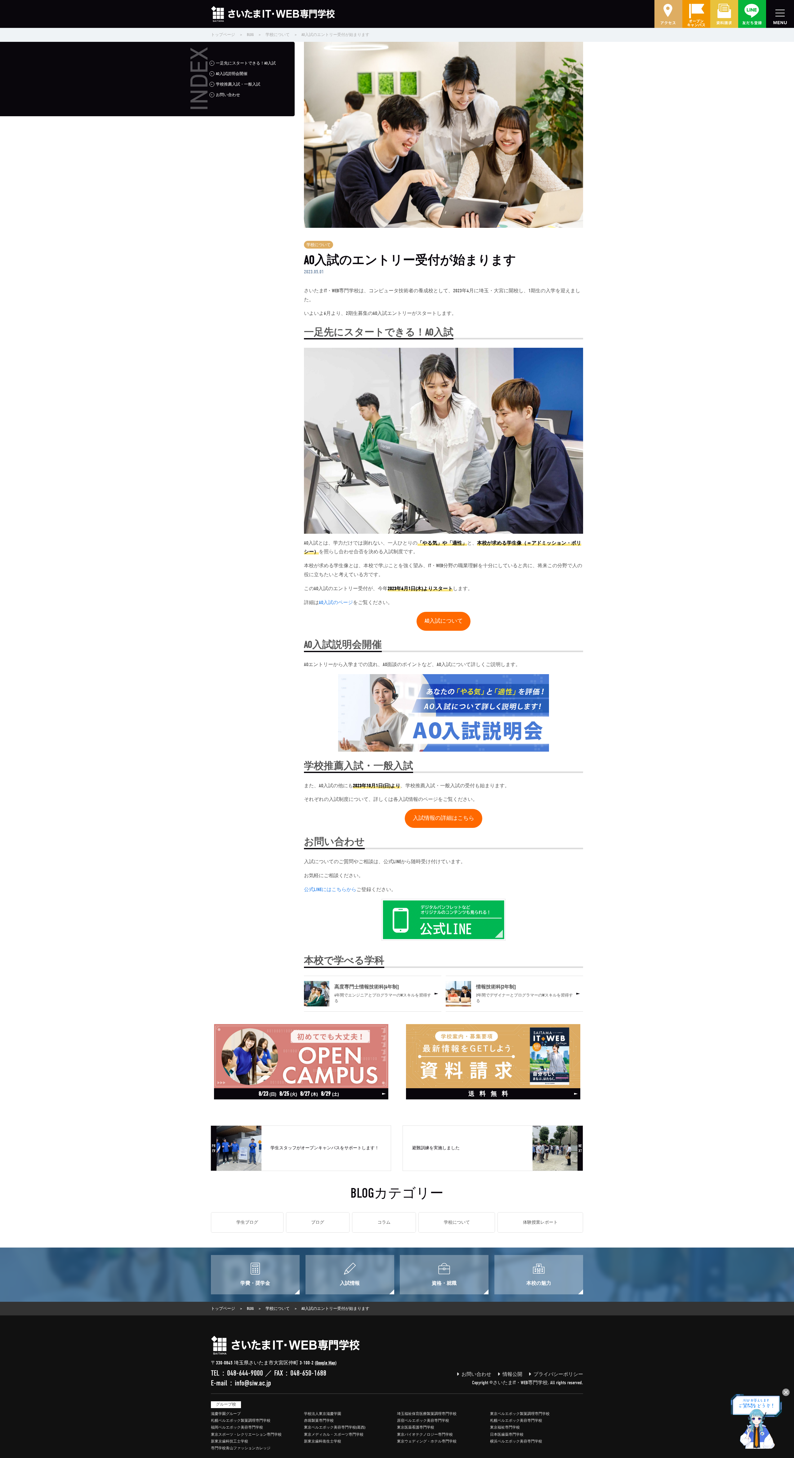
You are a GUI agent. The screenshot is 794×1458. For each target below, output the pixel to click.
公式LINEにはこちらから (330, 889)
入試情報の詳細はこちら (443, 818)
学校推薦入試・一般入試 (238, 84)
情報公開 (512, 1374)
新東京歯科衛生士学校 (322, 1441)
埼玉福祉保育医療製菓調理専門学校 (427, 1414)
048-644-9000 (245, 1373)
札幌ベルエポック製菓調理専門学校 (240, 1420)
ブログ (317, 1222)
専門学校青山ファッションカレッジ (240, 1448)
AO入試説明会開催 (232, 73)
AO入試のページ (336, 602)
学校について (318, 244)
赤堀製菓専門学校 (319, 1420)
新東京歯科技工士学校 (229, 1441)
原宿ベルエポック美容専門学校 (423, 1420)
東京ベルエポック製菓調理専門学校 (520, 1414)
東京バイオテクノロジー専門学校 (425, 1434)
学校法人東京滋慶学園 (322, 1414)
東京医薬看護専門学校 (415, 1427)
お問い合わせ (228, 94)
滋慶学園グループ (226, 1414)
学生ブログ (247, 1222)
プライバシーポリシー (558, 1374)
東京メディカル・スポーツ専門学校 (334, 1434)
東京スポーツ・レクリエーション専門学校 (246, 1434)
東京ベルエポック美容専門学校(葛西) (334, 1427)
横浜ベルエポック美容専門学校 (516, 1441)
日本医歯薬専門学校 (507, 1434)
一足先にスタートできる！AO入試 (246, 63)
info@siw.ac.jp (253, 1383)
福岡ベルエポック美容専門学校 (237, 1427)
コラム (383, 1222)
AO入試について (444, 621)
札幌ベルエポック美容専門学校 (516, 1420)
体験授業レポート (540, 1222)
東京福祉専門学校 (505, 1427)
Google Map (325, 1363)
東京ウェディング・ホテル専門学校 (427, 1441)
